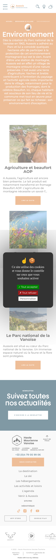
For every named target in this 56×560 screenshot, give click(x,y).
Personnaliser (28, 298)
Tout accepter (29, 287)
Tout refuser (29, 292)
